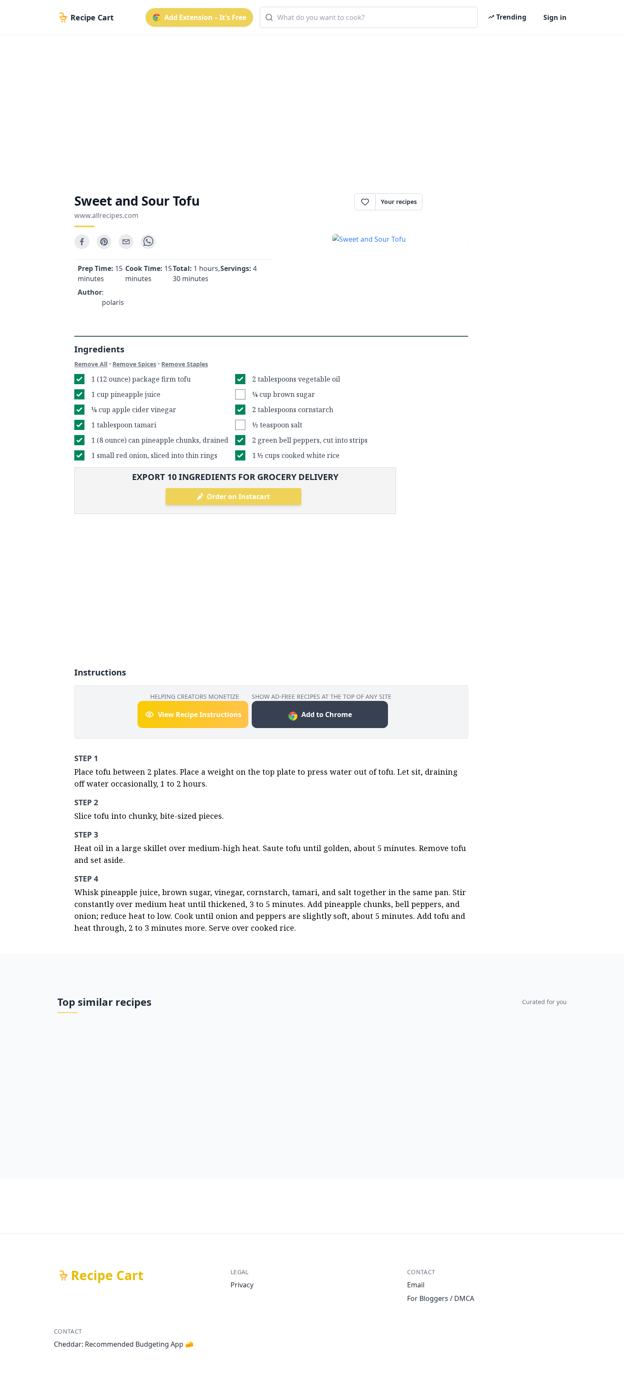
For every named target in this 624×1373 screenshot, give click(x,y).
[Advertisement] (308, 106)
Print (449, 202)
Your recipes (399, 202)
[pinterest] (104, 241)
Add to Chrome (326, 714)
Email (415, 1284)
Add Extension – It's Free (205, 17)
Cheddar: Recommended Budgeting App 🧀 (124, 1344)
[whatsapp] (148, 241)
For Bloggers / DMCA (440, 1298)
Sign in (555, 17)
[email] (126, 241)
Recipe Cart (107, 1275)
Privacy (241, 1284)
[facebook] (82, 241)
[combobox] (369, 17)
